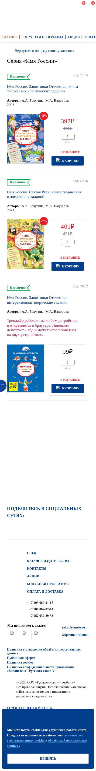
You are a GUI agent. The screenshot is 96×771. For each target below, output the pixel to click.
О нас (32, 553)
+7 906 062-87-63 (41, 609)
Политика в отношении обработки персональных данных (44, 651)
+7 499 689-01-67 (41, 603)
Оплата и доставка (45, 591)
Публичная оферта (21, 658)
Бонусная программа (48, 584)
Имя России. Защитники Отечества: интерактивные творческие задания (37, 299)
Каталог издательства (48, 561)
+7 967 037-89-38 (41, 616)
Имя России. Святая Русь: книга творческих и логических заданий (44, 194)
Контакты (36, 568)
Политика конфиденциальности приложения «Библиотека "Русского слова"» (40, 669)
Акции (33, 576)
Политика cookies (20, 662)
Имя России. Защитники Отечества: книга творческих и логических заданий (42, 88)
